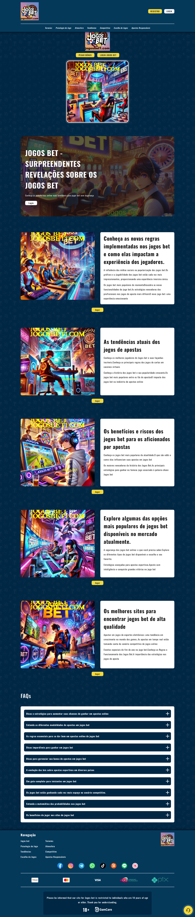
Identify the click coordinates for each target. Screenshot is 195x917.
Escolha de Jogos (121, 27)
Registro (155, 11)
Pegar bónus (85, 55)
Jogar (97, 309)
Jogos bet (25, 840)
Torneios (48, 27)
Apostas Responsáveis (140, 27)
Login (169, 11)
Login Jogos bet (108, 55)
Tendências (91, 27)
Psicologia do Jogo (63, 27)
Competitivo (105, 27)
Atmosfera (79, 27)
